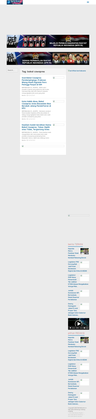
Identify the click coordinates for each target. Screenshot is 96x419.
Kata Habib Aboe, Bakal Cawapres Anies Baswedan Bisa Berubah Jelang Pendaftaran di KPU (36, 104)
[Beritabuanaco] (15, 2)
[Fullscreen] (87, 328)
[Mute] (84, 328)
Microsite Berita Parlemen (75, 414)
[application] (78, 324)
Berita (24, 95)
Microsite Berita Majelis (76, 413)
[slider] (77, 327)
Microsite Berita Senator (75, 416)
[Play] (70, 328)
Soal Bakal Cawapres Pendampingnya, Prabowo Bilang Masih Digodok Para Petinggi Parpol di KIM (34, 81)
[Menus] (88, 2)
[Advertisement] (48, 19)
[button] (78, 324)
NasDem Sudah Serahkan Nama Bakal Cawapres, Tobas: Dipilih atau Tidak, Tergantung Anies (36, 127)
